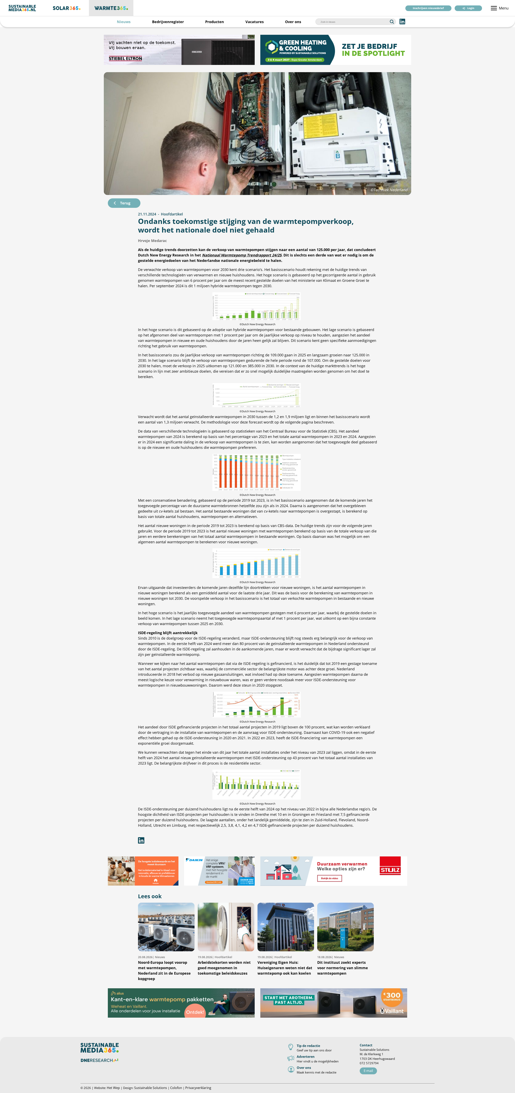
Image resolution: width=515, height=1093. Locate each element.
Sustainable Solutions (150, 1087)
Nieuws (124, 21)
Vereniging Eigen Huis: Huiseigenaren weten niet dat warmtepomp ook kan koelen (285, 965)
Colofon (176, 1087)
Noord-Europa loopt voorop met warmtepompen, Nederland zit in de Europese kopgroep (164, 968)
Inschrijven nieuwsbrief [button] (428, 8)
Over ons (293, 21)
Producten (214, 21)
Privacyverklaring (198, 1087)
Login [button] (470, 8)
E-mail (368, 1070)
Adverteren (306, 1056)
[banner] (179, 50)
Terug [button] (125, 203)
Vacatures (254, 21)
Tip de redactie (308, 1045)
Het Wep (113, 1087)
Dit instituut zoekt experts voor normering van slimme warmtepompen (342, 965)
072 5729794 (369, 1063)
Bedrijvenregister (168, 21)
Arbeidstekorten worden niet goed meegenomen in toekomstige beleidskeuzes (224, 965)
